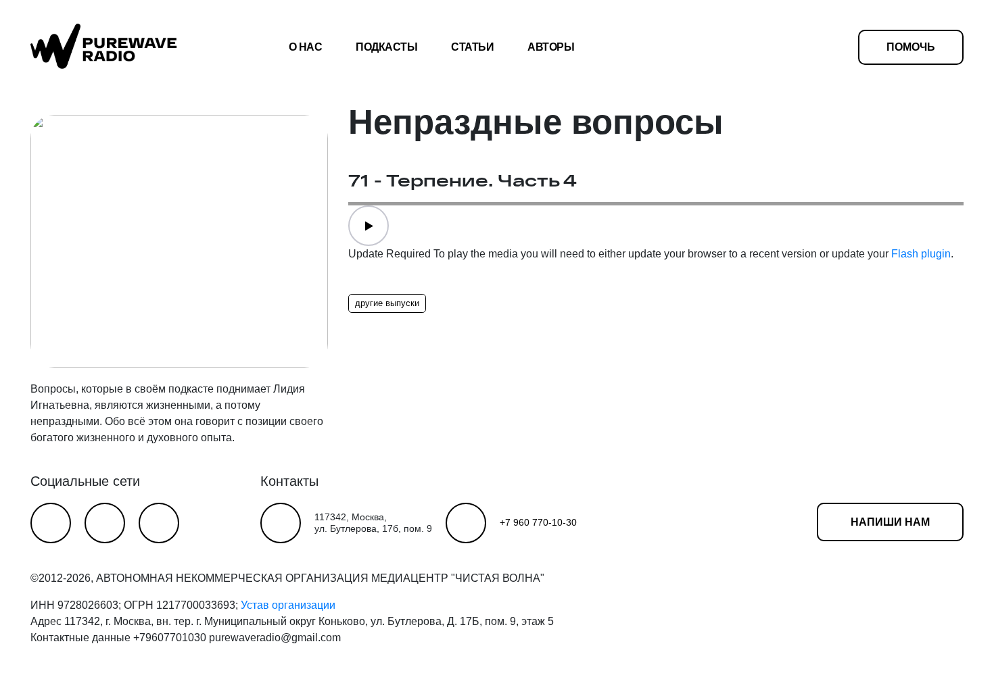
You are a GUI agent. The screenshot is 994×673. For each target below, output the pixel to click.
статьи (472, 47)
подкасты (386, 47)
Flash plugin (921, 253)
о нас (306, 47)
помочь (910, 47)
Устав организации (288, 605)
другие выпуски (387, 303)
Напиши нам (890, 522)
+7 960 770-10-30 (538, 522)
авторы (550, 47)
